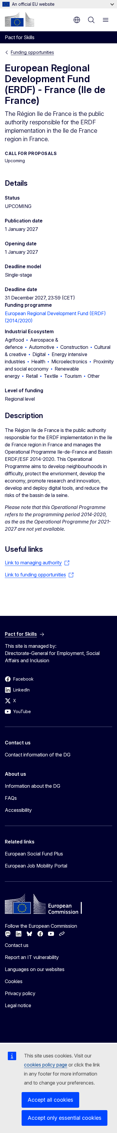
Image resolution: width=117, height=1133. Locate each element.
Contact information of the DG (37, 755)
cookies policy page (45, 1065)
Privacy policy (20, 993)
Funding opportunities (32, 52)
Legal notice (18, 1005)
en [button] (76, 19)
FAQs (11, 798)
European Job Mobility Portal (36, 866)
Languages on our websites (34, 969)
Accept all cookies (50, 1100)
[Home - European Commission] (19, 19)
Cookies (13, 981)
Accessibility (18, 810)
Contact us (16, 945)
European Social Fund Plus (34, 854)
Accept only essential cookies (64, 1118)
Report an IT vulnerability (32, 957)
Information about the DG (32, 786)
